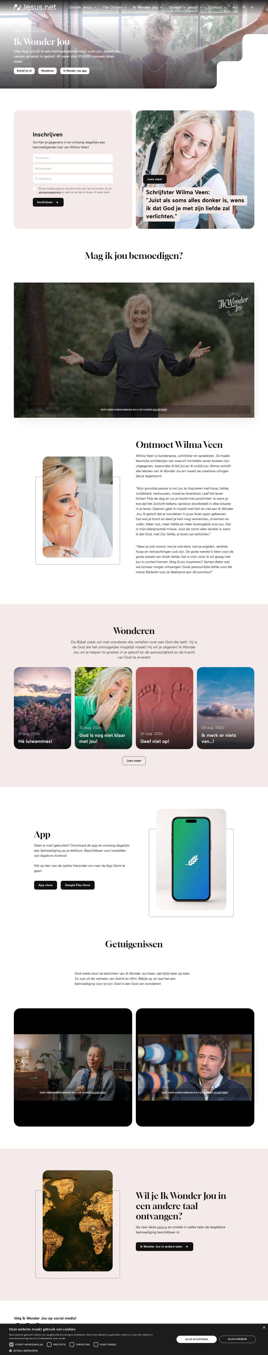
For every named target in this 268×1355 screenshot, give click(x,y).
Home (17, 31)
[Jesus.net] (35, 7)
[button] (89, 1350)
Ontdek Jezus (80, 7)
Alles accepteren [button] (196, 1339)
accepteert (160, 409)
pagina (162, 1227)
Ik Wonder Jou (145, 7)
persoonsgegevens (50, 192)
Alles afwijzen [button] (237, 1339)
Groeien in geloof (183, 7)
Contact (215, 7)
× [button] (264, 1327)
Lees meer (134, 760)
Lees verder (59, 1338)
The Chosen (112, 7)
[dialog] (134, 1339)
